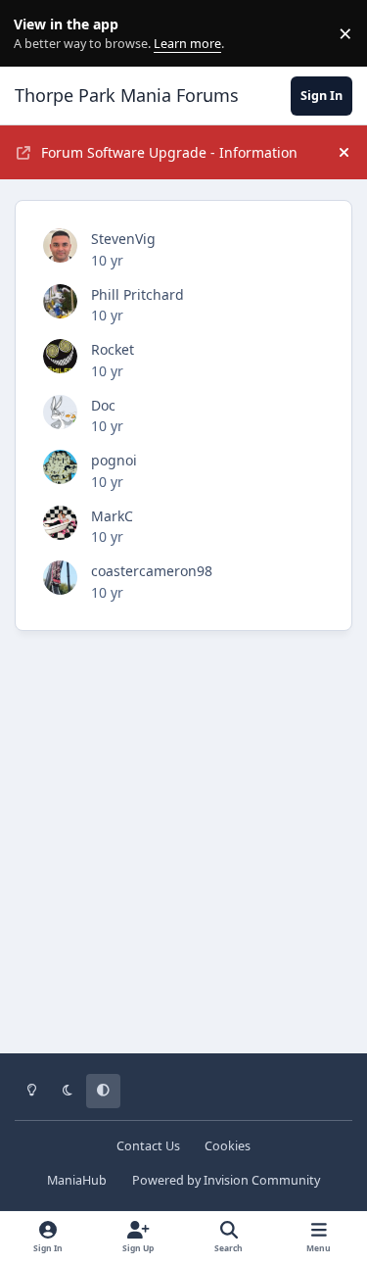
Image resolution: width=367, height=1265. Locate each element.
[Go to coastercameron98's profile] (60, 577)
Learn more (37, 33)
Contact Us (148, 1146)
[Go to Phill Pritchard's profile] (60, 301)
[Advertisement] (183, 856)
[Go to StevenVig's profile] (60, 245)
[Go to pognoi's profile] (60, 467)
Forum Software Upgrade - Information (169, 152)
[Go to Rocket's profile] (60, 356)
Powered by (226, 1180)
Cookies (228, 1146)
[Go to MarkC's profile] (60, 523)
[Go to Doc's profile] (60, 412)
